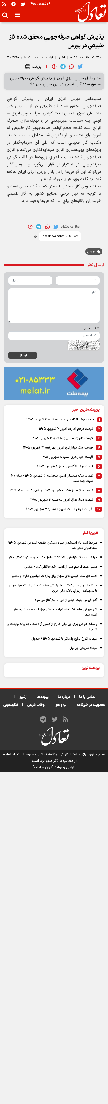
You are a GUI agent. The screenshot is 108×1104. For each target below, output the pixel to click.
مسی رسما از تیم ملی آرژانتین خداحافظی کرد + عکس (60, 566)
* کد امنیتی (90, 328)
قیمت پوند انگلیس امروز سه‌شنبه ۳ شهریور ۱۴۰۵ (60, 419)
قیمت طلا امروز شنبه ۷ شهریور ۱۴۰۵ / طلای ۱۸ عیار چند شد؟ (51, 490)
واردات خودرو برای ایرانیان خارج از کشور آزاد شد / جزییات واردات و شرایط (52, 627)
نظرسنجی (10, 705)
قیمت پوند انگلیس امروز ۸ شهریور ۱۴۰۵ (65, 466)
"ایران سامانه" (43, 767)
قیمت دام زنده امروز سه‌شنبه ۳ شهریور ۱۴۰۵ (62, 438)
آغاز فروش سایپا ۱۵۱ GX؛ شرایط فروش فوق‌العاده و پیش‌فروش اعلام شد (55, 612)
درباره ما (64, 697)
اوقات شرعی (36, 705)
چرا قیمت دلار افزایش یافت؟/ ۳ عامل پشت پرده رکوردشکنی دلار (53, 557)
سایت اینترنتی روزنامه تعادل (59, 754)
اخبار (61, 57)
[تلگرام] (13, 4)
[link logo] (88, 12)
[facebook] (54, 66)
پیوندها (43, 697)
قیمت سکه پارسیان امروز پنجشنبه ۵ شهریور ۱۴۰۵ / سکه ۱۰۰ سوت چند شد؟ (52, 478)
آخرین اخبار (91, 533)
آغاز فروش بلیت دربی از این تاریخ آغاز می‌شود (66, 600)
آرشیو (23, 697)
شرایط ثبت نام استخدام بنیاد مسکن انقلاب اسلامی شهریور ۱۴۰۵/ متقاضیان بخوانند (52, 545)
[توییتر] (23, 4)
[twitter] (80, 66)
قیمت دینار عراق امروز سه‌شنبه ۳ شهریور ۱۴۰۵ (61, 499)
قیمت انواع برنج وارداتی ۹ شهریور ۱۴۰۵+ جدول (64, 638)
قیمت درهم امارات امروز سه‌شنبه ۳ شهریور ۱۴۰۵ (59, 509)
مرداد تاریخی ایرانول (83, 648)
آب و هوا (61, 705)
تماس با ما (87, 697)
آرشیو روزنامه (44, 57)
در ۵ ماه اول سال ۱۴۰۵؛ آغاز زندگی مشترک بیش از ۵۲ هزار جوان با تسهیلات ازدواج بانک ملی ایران (53, 588)
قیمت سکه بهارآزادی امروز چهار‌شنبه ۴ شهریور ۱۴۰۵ (58, 447)
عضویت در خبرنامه (91, 705)
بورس (91, 251)
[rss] (4, 4)
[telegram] (63, 66)
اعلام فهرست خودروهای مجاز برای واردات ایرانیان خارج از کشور (54, 576)
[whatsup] (71, 66)
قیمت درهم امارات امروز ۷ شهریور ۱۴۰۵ (66, 429)
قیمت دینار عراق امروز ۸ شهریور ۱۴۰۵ (67, 457)
